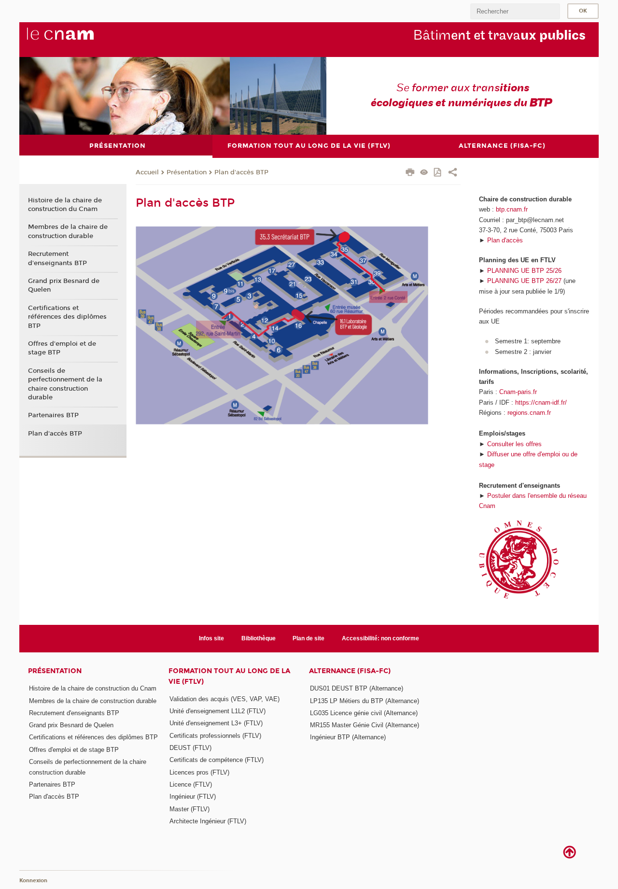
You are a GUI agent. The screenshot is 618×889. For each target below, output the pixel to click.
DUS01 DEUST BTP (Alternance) (356, 688)
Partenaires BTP (53, 415)
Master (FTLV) (189, 809)
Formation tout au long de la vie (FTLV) (229, 676)
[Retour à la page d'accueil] (76, 39)
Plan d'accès (505, 240)
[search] (515, 11)
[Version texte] (424, 173)
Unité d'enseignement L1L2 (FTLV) (217, 711)
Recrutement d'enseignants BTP (57, 258)
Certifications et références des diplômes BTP (67, 316)
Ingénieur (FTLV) (192, 796)
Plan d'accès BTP (241, 172)
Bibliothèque (258, 638)
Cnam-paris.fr (518, 391)
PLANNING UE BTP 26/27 (524, 280)
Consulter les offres (514, 444)
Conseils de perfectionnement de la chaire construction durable (65, 384)
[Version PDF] (438, 173)
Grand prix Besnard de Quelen (63, 285)
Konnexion (33, 880)
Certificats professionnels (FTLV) (215, 735)
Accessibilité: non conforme (380, 638)
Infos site (211, 638)
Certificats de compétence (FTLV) (216, 759)
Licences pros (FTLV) (199, 772)
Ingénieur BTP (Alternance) (348, 737)
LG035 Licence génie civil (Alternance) (364, 713)
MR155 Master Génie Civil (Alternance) (364, 725)
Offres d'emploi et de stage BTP (62, 348)
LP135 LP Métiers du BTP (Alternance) (364, 701)
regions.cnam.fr (529, 412)
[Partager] (453, 173)
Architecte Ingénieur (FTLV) (207, 821)
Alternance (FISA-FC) (350, 671)
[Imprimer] (410, 173)
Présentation (187, 172)
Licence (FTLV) (190, 784)
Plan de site (308, 638)
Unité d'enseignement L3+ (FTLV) (216, 723)
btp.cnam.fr (512, 209)
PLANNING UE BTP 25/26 (524, 270)
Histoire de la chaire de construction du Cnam (65, 205)
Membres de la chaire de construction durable (68, 231)
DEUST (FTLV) (190, 747)
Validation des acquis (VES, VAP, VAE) (224, 699)
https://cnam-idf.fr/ (541, 402)
